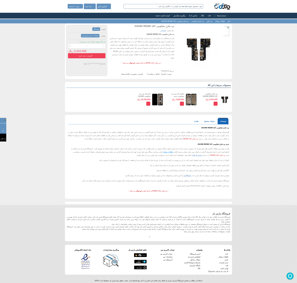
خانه (209, 16)
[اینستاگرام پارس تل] (140, 236)
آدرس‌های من (168, 260)
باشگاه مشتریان (195, 265)
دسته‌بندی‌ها (221, 16)
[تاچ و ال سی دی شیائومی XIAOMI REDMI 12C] (157, 99)
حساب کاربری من (166, 254)
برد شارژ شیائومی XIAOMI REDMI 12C (210, 95)
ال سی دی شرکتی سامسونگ (218, 271)
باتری (226, 260)
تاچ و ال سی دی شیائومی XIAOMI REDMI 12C (144, 96)
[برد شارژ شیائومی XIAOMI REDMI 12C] (225, 99)
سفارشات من (168, 257)
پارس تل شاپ (197, 155)
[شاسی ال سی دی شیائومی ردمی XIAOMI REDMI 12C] (191, 99)
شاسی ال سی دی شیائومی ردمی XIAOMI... (177, 96)
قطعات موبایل (168, 152)
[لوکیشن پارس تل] (149, 236)
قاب (226, 265)
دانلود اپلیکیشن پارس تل (137, 250)
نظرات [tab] (196, 121)
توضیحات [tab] (223, 121)
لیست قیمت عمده (163, 16)
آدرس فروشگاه (195, 254)
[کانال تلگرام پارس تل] (145, 236)
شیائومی (163, 30)
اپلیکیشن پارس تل (194, 257)
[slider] (94, 63)
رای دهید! (102, 64)
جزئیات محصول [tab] (209, 121)
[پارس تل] (217, 6)
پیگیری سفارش (179, 16)
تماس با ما (193, 16)
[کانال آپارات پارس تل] (154, 236)
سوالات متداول (195, 260)
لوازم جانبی (224, 268)
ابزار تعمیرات (223, 263)
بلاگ (202, 16)
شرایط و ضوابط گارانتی (192, 263)
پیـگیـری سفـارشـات (111, 250)
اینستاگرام (187, 175)
